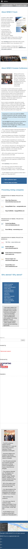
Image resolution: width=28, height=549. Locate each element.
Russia (20, 37)
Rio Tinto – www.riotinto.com (13, 242)
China (8, 38)
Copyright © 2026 (4, 533)
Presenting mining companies (13, 190)
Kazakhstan (4, 38)
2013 (1, 544)
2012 (1, 547)
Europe (19, 38)
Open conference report (11, 179)
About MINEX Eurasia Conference (14, 68)
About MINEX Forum (9, 12)
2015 (1, 538)
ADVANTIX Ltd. (12, 533)
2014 (1, 541)
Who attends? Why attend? (12, 275)
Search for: (2, 337)
